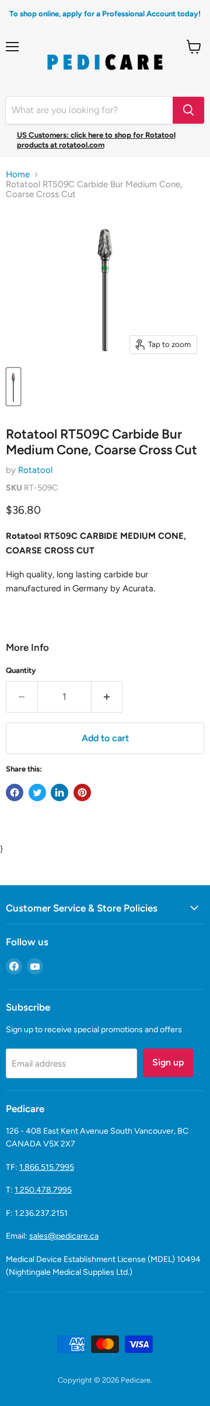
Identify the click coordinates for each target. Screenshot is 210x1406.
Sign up (168, 1062)
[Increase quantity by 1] (107, 697)
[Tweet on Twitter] (37, 792)
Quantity (21, 670)
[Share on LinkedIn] (59, 792)
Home (18, 175)
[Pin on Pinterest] (82, 792)
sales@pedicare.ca (64, 1236)
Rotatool (35, 470)
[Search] (188, 110)
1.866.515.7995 (46, 1167)
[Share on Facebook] (14, 792)
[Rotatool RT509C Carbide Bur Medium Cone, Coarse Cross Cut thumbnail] (13, 386)
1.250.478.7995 (43, 1190)
